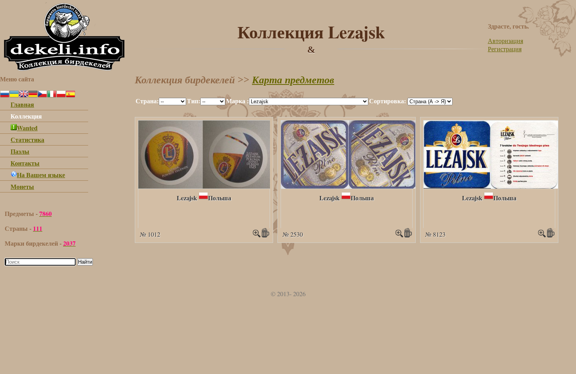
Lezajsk (187, 197)
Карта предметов (293, 80)
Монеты (22, 186)
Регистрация (505, 49)
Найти (85, 262)
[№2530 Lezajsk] (348, 186)
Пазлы (20, 151)
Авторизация (505, 40)
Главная (22, 104)
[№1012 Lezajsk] (204, 186)
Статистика (27, 139)
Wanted (27, 127)
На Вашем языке (41, 174)
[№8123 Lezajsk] (491, 186)
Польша (219, 197)
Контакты (25, 162)
